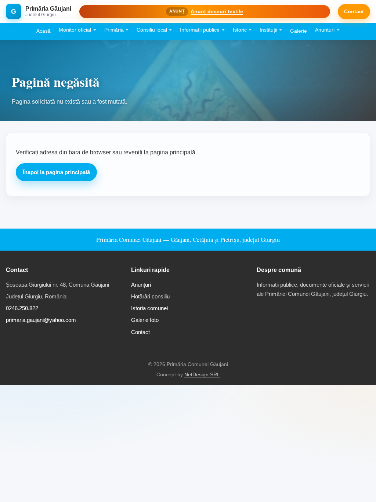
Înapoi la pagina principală (56, 172)
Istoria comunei (149, 308)
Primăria (114, 30)
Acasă (43, 31)
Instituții (268, 30)
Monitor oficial (75, 30)
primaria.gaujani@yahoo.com (41, 320)
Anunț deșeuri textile (217, 11)
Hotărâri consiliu (150, 296)
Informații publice (200, 30)
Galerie (298, 31)
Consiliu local (152, 30)
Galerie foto (145, 320)
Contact (354, 11)
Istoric (240, 30)
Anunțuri (325, 30)
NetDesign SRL (202, 374)
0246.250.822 (22, 308)
